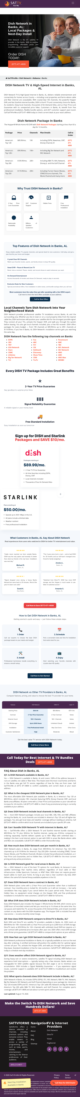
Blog (32, 1039)
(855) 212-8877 (16, 1065)
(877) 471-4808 (19, 64)
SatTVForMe (12, 78)
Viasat (49, 1039)
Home (33, 1027)
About (33, 1031)
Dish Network (25, 78)
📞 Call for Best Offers (40, 299)
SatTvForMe (14, 1075)
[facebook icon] (54, 1049)
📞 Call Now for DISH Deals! (64, 1083)
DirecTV (50, 1034)
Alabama (36, 78)
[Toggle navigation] (73, 3)
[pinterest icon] (66, 1049)
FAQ (32, 1035)
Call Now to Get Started (40, 676)
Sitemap (34, 1044)
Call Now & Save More (40, 745)
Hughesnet (51, 1043)
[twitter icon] (49, 1049)
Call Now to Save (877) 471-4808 (40, 605)
